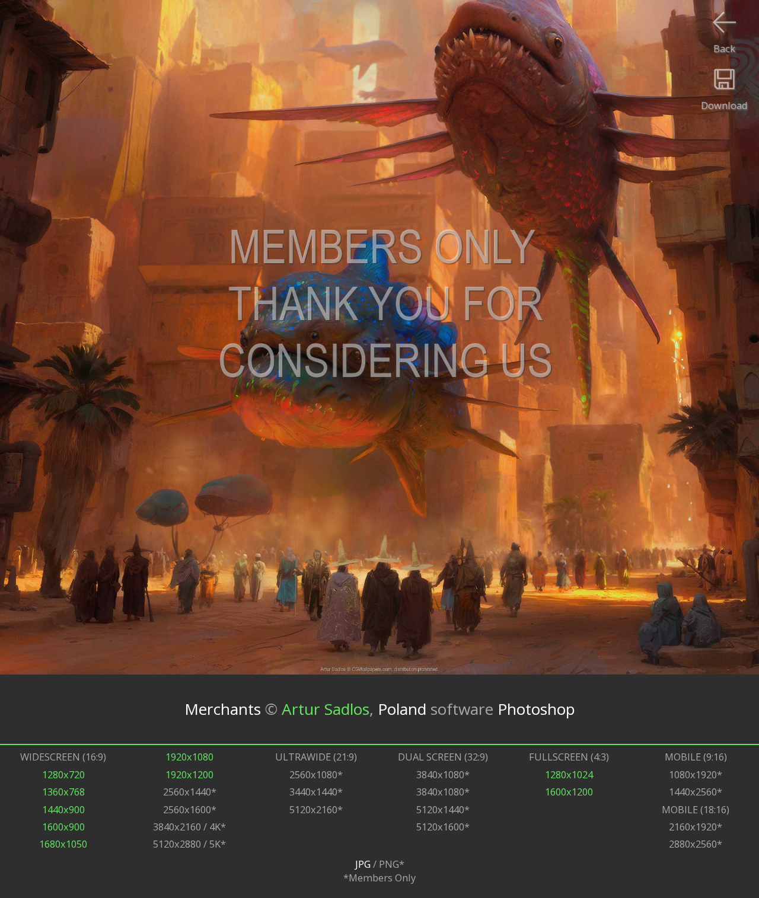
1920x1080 (189, 756)
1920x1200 (189, 774)
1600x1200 (569, 791)
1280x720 (63, 774)
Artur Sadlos (325, 709)
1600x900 (63, 826)
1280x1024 (569, 774)
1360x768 (63, 791)
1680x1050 (63, 844)
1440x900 (63, 809)
